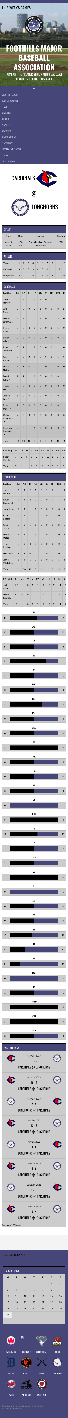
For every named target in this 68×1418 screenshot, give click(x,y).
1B (34, 293)
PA (17, 293)
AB (23, 293)
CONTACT (6, 155)
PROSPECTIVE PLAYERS (11, 149)
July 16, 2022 (34, 1120)
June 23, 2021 (34, 1206)
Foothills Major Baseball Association (34, 58)
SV (36, 450)
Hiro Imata (8, 553)
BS (42, 450)
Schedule (6, 119)
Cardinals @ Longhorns (34, 1067)
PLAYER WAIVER (8, 143)
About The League (10, 94)
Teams (4, 106)
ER (57, 450)
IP (16, 450)
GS (21, 450)
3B (46, 293)
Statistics (6, 131)
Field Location (8, 161)
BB (63, 450)
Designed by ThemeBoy (12, 1409)
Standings (6, 112)
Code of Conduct (10, 100)
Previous (6, 1225)
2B (40, 293)
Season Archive (9, 137)
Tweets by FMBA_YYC (14, 1255)
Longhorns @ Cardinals (34, 1110)
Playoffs (6, 125)
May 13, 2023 (34, 1077)
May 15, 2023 (34, 1055)
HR (51, 293)
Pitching (7, 450)
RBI (58, 293)
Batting (7, 293)
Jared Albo (8, 509)
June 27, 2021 (34, 1163)
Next (18, 1225)
